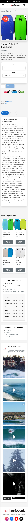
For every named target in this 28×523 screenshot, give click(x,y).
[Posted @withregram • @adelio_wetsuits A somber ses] (14, 484)
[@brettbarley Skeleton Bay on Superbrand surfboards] (14, 390)
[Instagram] (7, 519)
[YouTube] (16, 519)
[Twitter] (21, 519)
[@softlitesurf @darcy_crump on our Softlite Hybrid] (14, 460)
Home (2, 10)
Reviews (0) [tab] (13, 113)
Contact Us (9, 332)
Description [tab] (5, 112)
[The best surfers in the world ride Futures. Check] (14, 437)
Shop (5, 10)
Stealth (6, 103)
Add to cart (10, 86)
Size (14, 65)
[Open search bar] (23, 5)
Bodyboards (19, 10)
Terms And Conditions (12, 334)
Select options (8, 242)
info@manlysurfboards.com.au (15, 291)
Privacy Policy (10, 336)
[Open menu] (3, 5)
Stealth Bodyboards (14, 203)
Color (14, 72)
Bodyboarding (11, 10)
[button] (25, 16)
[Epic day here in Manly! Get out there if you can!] (14, 413)
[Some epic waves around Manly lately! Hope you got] (14, 366)
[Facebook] (11, 519)
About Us (8, 330)
